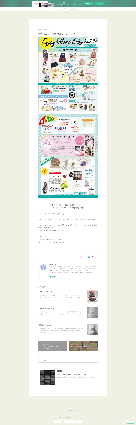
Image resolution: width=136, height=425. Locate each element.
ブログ (97, 9)
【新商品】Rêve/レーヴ (45, 292)
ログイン (99, 3)
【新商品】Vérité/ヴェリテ (46, 325)
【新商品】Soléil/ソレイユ (46, 308)
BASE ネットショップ (86, 9)
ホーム (39, 9)
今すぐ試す (89, 3)
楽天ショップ (73, 9)
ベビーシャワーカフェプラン (59, 9)
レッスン (46, 9)
